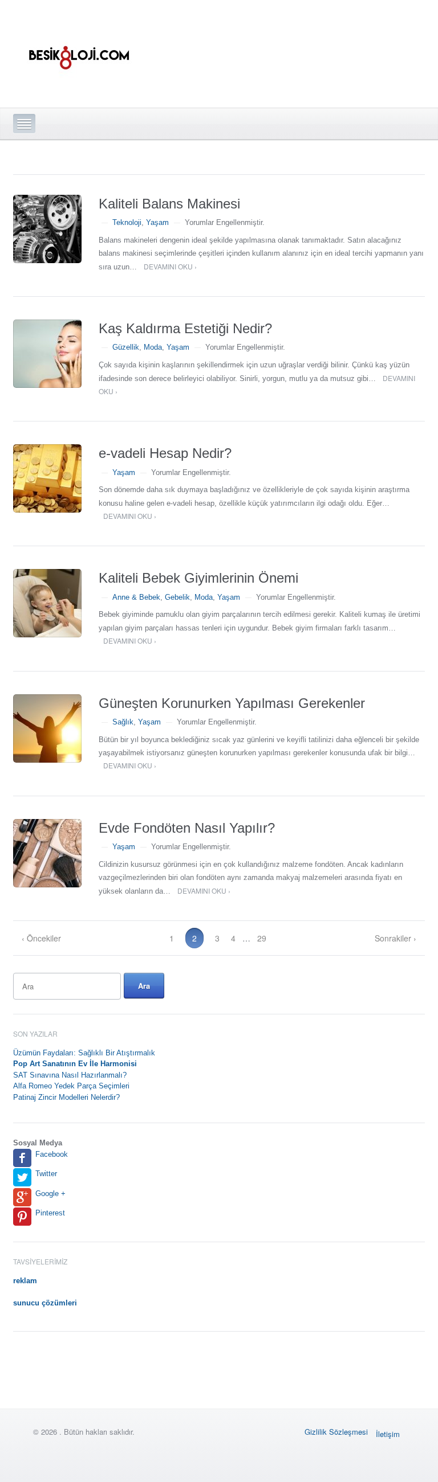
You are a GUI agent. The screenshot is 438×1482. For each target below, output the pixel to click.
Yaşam (157, 222)
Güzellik (125, 347)
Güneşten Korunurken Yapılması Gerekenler (232, 703)
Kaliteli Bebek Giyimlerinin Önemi (198, 578)
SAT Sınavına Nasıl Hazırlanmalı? (70, 1075)
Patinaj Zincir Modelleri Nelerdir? (66, 1097)
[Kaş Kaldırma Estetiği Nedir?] (47, 354)
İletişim (388, 1433)
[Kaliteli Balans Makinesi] (47, 229)
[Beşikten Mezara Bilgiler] (78, 50)
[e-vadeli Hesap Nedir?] (47, 478)
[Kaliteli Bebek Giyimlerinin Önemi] (47, 603)
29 (261, 938)
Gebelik (177, 597)
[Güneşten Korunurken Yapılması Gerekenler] (47, 728)
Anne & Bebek (136, 597)
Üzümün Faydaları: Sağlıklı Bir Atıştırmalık (84, 1053)
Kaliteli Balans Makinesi (169, 203)
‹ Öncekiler (41, 938)
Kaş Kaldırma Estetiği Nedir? (185, 328)
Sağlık (122, 722)
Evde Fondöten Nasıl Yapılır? (187, 828)
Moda (153, 347)
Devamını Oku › (170, 266)
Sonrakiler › (395, 938)
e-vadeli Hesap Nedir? (165, 453)
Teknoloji (126, 222)
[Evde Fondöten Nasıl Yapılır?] (47, 853)
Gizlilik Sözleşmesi (336, 1431)
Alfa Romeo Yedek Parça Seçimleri (71, 1086)
